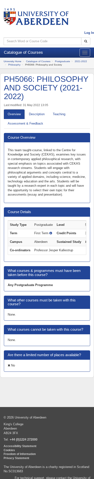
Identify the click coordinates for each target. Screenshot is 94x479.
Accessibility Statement (20, 446)
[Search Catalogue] (85, 41)
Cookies (9, 450)
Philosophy (14, 64)
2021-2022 (81, 61)
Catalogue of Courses (38, 61)
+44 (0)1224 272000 (23, 439)
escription (37, 114)
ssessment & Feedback (25, 123)
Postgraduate (62, 61)
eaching (59, 114)
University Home (12, 61)
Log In (89, 33)
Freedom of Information (20, 453)
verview (14, 114)
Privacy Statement (16, 458)
